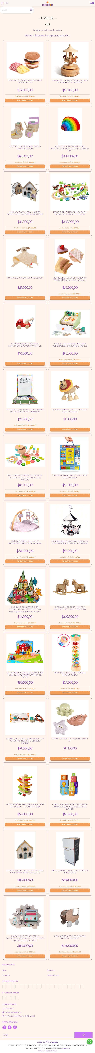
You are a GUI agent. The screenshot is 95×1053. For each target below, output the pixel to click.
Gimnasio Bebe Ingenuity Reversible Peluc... (25, 544)
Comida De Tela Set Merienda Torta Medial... (70, 281)
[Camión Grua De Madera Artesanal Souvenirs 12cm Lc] (25, 325)
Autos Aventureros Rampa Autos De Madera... (25, 808)
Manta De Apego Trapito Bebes (25, 281)
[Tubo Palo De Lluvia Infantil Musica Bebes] (70, 654)
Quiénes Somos (53, 975)
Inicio (4, 970)
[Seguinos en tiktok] (15, 1027)
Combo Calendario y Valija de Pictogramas (70, 479)
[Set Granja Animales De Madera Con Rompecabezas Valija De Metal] (25, 654)
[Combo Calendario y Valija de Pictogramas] (70, 457)
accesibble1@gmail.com (13, 1012)
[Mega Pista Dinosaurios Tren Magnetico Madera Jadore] (70, 193)
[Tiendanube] (47, 1043)
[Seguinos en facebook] (10, 1027)
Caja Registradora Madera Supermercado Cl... (70, 347)
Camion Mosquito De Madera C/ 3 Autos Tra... (25, 742)
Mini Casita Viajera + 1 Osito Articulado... (25, 215)
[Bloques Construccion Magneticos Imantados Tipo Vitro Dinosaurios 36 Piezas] (25, 588)
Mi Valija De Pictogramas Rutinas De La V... (25, 413)
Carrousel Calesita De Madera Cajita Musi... (70, 84)
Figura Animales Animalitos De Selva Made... (70, 413)
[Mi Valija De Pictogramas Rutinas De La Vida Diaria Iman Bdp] (25, 391)
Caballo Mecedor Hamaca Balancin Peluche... (70, 610)
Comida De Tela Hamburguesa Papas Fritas (25, 84)
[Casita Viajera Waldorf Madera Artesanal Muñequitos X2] (25, 852)
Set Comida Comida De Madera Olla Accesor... (25, 479)
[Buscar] (31, 10)
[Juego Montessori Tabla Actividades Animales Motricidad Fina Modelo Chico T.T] (25, 917)
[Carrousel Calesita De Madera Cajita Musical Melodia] (70, 62)
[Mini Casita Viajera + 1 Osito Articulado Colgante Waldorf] (25, 193)
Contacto (6, 975)
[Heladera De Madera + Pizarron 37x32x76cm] (70, 852)
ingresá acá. (65, 1048)
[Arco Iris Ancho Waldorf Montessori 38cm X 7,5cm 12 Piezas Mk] (70, 128)
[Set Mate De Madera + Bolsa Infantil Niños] (25, 128)
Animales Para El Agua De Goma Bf (70, 742)
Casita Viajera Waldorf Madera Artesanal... (25, 873)
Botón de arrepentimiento (47, 1051)
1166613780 (9, 1009)
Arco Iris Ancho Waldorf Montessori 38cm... (70, 149)
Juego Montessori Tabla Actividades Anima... (25, 939)
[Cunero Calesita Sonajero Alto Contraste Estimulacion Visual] (70, 522)
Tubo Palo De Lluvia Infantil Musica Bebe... (70, 676)
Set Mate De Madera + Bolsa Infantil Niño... (25, 149)
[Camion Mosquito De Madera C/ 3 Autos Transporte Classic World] (25, 720)
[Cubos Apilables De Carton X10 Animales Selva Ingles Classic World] (70, 786)
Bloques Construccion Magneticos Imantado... (25, 610)
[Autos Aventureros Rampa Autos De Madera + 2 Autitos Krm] (25, 786)
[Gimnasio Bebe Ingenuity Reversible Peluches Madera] (25, 522)
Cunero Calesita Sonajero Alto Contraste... (70, 544)
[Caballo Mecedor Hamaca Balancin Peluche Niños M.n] (70, 588)
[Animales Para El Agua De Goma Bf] (70, 720)
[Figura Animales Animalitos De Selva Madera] (70, 391)
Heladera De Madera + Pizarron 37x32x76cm (70, 873)
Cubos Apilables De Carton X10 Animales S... (70, 808)
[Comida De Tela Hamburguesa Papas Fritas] (25, 62)
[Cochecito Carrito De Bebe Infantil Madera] (70, 917)
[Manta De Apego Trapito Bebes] (25, 259)
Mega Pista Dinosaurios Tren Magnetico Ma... (70, 215)
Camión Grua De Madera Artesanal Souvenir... (25, 347)
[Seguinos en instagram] (4, 1027)
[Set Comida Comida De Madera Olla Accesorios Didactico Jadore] (25, 457)
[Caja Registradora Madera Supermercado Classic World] (70, 325)
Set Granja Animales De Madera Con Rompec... (25, 676)
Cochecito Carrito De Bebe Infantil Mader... (70, 939)
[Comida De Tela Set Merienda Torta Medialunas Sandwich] (70, 259)
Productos (51, 970)
